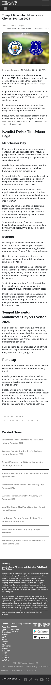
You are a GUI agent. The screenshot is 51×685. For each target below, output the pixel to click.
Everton (33, 420)
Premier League (10, 70)
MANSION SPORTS (11, 678)
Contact (25, 624)
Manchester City (14, 420)
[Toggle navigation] (45, 3)
